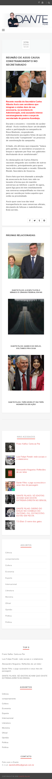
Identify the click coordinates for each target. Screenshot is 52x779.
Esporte (8, 578)
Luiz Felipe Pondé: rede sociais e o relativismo (22, 659)
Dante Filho (24, 776)
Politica (8, 616)
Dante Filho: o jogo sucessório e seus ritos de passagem (31, 483)
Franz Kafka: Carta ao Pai (28, 444)
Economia (9, 572)
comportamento (12, 559)
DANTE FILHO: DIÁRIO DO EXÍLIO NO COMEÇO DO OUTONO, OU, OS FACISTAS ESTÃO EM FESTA (30, 512)
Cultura (8, 565)
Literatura (9, 590)
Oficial (8, 603)
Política (8, 622)
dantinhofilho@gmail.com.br (21, 765)
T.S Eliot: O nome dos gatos (29, 521)
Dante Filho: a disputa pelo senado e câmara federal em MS (26, 291)
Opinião (8, 610)
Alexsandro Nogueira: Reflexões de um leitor (21, 664)
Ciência (8, 553)
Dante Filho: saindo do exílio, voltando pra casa (26, 347)
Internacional (11, 584)
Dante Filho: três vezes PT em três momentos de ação (26, 403)
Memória (9, 597)
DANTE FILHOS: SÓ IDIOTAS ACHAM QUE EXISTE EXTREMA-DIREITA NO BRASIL (31, 497)
